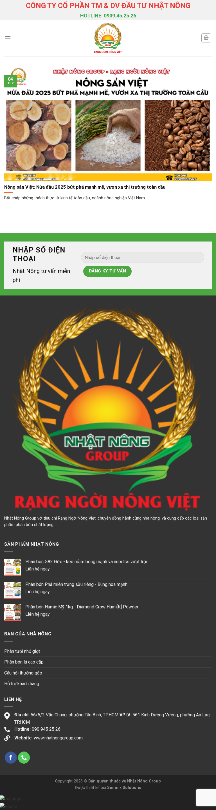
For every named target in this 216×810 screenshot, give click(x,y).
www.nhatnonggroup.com (58, 738)
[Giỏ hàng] (206, 37)
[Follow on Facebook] (11, 758)
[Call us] (24, 758)
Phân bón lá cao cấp (24, 662)
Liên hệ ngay (37, 569)
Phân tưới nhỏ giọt (22, 651)
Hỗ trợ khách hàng (21, 683)
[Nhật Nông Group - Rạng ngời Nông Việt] (108, 38)
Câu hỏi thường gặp (23, 673)
